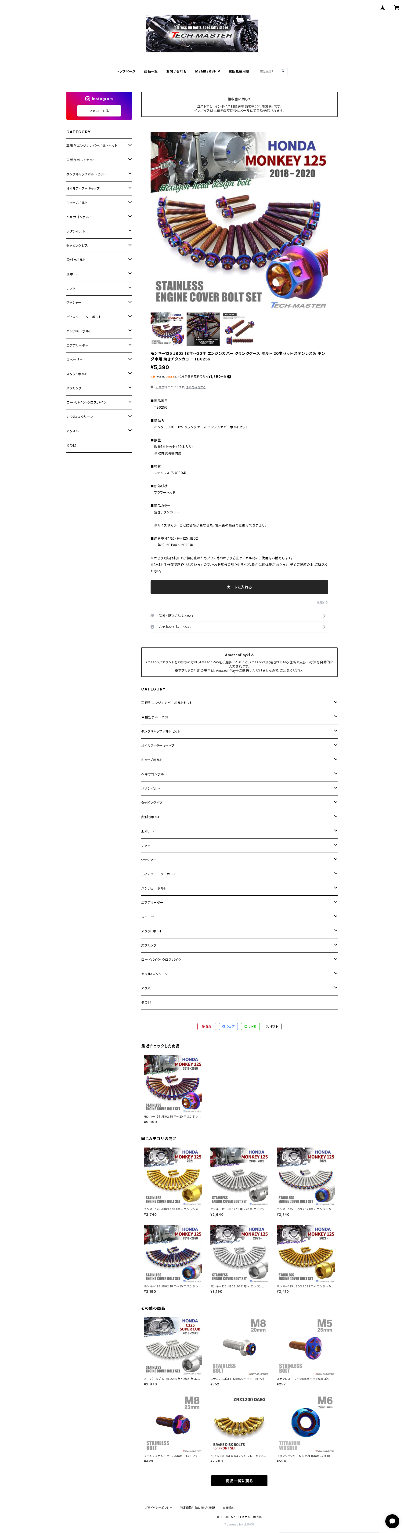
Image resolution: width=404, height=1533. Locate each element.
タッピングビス (152, 803)
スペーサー (149, 917)
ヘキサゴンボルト (154, 774)
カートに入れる (239, 587)
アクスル (147, 988)
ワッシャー (148, 860)
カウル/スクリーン (154, 974)
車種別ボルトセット (155, 717)
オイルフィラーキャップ (158, 746)
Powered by (234, 1524)
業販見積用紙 (239, 71)
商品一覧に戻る (239, 1481)
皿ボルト (147, 831)
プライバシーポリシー (159, 1507)
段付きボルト (151, 817)
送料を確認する (196, 387)
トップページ (126, 71)
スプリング (149, 945)
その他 (146, 1002)
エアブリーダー (152, 903)
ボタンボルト (150, 788)
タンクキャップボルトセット (160, 731)
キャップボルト (152, 760)
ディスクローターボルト (158, 874)
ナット (145, 845)
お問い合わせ (176, 71)
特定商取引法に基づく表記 (197, 1507)
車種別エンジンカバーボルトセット (166, 703)
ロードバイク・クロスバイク (161, 960)
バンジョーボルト (153, 888)
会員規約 (228, 1507)
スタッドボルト (151, 931)
